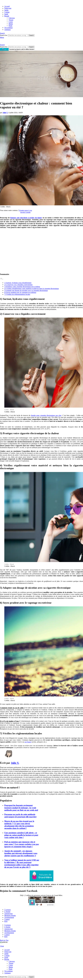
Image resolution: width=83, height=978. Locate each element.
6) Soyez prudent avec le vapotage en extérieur (20, 292)
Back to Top (4, 940)
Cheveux (12, 18)
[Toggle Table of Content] (1, 279)
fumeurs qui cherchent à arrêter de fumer (26, 218)
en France (28, 742)
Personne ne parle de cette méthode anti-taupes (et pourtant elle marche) (20, 815)
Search (31, 35)
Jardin (6, 10)
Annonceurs (8, 913)
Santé (6, 14)
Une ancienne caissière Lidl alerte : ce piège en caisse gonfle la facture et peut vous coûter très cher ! (21, 835)
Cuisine (7, 12)
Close (2, 946)
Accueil (7, 6)
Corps (11, 22)
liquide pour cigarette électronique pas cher (46, 415)
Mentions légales (10, 915)
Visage (11, 20)
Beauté (6, 16)
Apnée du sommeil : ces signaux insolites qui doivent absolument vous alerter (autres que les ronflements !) (20, 853)
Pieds (10, 26)
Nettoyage (7, 8)
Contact (7, 919)
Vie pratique (8, 28)
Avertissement (9, 917)
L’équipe (7, 912)
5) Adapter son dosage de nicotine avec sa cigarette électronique (26, 290)
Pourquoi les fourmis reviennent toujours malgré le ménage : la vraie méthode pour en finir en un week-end (21, 807)
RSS (5, 921)
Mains (11, 24)
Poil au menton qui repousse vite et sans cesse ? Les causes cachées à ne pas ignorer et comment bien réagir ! (21, 844)
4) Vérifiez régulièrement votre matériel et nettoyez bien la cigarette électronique (31, 288)
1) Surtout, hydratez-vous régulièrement (17, 283)
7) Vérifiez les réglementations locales (17, 294)
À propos (7, 910)
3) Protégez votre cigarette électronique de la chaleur (22, 287)
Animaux (7, 29)
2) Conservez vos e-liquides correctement (18, 285)
